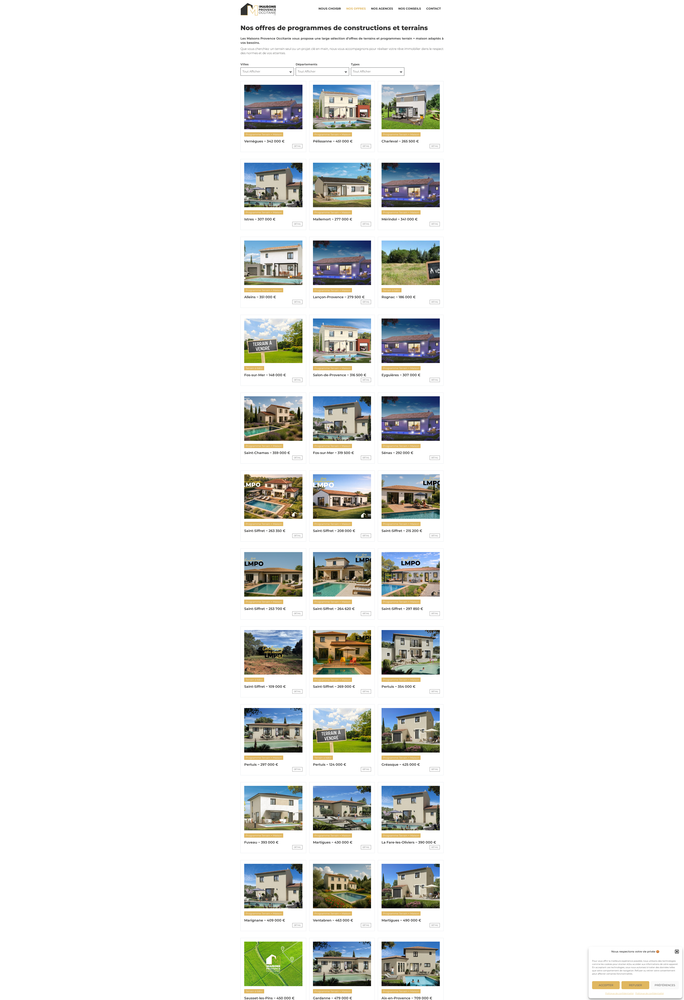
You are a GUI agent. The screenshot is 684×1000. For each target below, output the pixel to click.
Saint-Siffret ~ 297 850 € (402, 609)
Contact (433, 8)
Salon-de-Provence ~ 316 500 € (339, 375)
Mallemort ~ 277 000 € (332, 219)
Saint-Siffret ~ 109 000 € (265, 687)
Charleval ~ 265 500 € (400, 141)
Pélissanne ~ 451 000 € (333, 141)
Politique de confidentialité (619, 993)
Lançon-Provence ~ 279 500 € (339, 297)
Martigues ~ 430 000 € (332, 842)
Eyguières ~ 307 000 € (401, 375)
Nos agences (382, 8)
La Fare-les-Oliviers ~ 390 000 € (409, 842)
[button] (677, 951)
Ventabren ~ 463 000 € (333, 920)
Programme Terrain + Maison (264, 134)
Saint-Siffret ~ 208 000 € (334, 531)
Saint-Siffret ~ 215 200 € (402, 531)
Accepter (606, 985)
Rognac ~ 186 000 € (399, 297)
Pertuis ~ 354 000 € (398, 687)
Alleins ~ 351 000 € (260, 297)
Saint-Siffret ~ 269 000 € (334, 687)
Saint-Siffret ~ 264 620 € (334, 609)
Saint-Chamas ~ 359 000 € (267, 453)
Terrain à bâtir (391, 290)
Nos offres (356, 8)
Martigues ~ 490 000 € (401, 920)
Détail (297, 146)
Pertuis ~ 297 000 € (261, 765)
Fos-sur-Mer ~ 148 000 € (265, 375)
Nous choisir (329, 8)
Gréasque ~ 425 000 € (401, 765)
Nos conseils (409, 8)
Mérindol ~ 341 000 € (400, 219)
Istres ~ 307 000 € (259, 219)
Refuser (635, 985)
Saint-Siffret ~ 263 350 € (264, 531)
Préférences (665, 985)
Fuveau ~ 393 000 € (261, 842)
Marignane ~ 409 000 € (264, 920)
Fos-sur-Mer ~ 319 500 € (333, 453)
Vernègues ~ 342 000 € (264, 141)
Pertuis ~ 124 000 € (329, 765)
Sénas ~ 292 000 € (397, 453)
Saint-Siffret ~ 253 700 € (265, 609)
